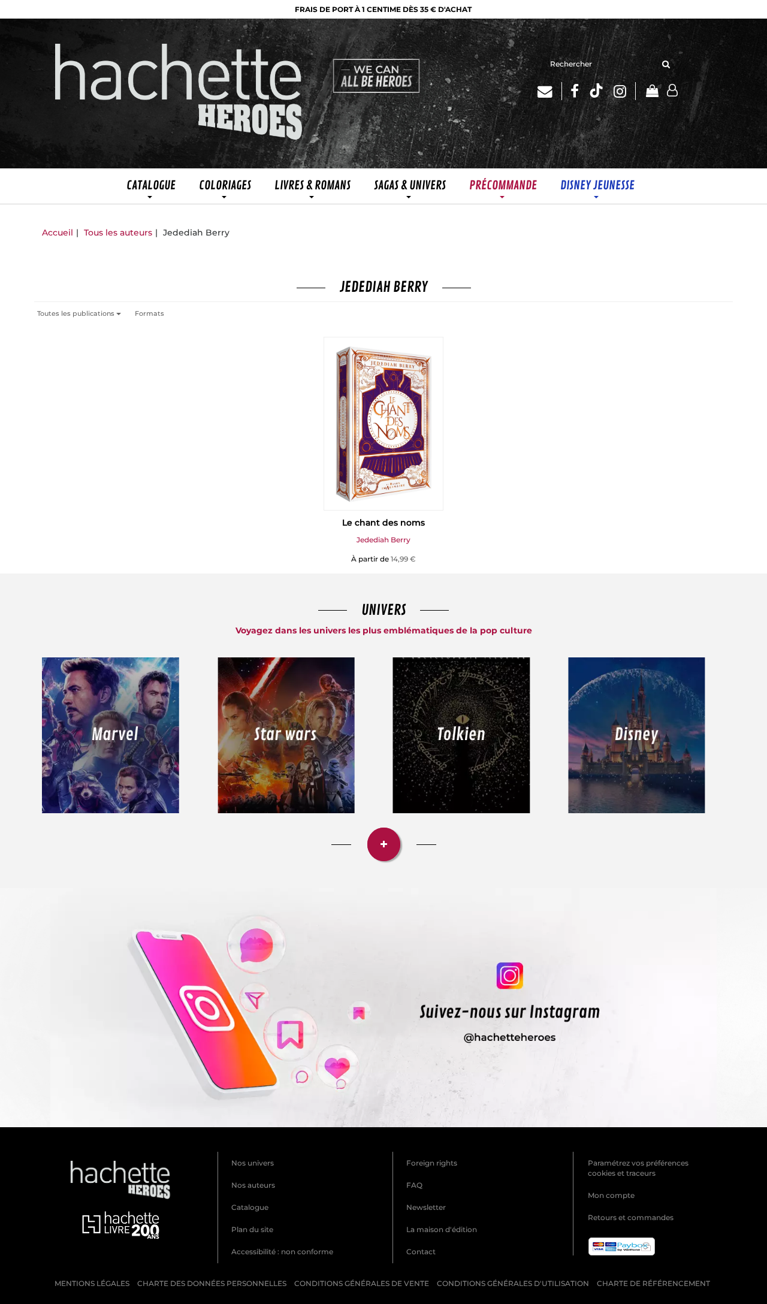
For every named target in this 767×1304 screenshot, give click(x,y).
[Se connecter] (672, 91)
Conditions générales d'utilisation (513, 1283)
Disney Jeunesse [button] (597, 185)
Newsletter (426, 1207)
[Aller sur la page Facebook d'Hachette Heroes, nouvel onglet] (574, 91)
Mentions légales (92, 1283)
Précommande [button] (503, 185)
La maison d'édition (441, 1229)
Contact (421, 1251)
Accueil (57, 232)
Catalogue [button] (151, 185)
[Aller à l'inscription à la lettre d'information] (549, 91)
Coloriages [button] (225, 185)
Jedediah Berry (383, 539)
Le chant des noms (383, 522)
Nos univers (252, 1162)
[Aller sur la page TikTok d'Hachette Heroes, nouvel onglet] (596, 91)
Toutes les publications (76, 313)
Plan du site (252, 1229)
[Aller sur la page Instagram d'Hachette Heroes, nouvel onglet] (625, 91)
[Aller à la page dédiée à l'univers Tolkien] (461, 735)
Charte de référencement (653, 1283)
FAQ (414, 1185)
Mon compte (611, 1195)
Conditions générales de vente (361, 1283)
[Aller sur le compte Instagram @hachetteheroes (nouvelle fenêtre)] (383, 1007)
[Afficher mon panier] (651, 92)
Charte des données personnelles (211, 1283)
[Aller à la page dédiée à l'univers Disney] (637, 735)
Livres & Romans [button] (312, 185)
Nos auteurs (253, 1185)
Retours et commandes (631, 1217)
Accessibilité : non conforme (282, 1251)
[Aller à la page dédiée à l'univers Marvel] (110, 735)
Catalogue (249, 1207)
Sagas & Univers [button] (410, 185)
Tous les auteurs (118, 232)
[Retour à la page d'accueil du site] (179, 93)
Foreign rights (431, 1162)
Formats (149, 313)
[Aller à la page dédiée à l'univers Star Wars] (286, 735)
